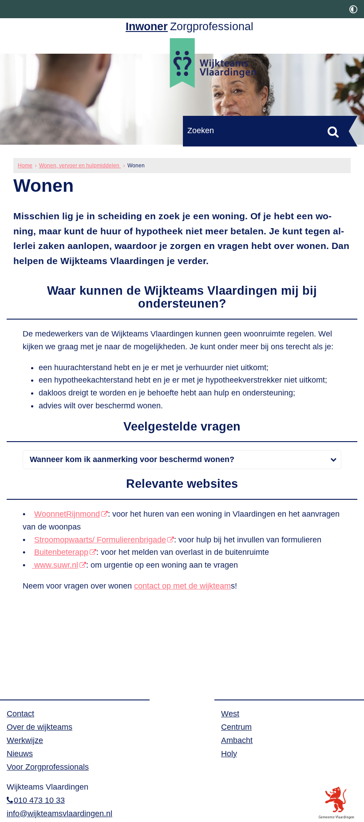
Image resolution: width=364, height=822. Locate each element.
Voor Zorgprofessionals (48, 767)
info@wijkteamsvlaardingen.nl (59, 813)
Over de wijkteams (39, 727)
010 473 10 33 (39, 800)
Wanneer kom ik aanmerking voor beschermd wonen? (131, 459)
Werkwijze (25, 740)
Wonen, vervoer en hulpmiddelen (80, 165)
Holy (229, 753)
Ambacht (237, 740)
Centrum (236, 727)
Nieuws (20, 753)
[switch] (353, 9)
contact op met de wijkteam (182, 585)
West (230, 713)
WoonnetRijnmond (67, 514)
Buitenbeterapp (61, 552)
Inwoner (147, 26)
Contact (20, 713)
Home (25, 165)
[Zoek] (333, 131)
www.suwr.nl (55, 565)
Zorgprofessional (211, 26)
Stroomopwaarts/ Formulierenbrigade (100, 539)
